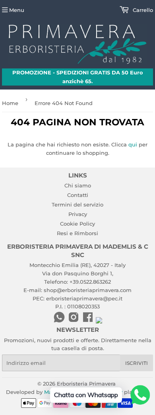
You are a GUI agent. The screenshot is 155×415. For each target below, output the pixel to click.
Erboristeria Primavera (86, 383)
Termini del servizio (77, 204)
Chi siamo (77, 185)
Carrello (142, 10)
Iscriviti (136, 363)
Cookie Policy (77, 223)
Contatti (77, 195)
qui (132, 144)
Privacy (77, 214)
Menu (16, 10)
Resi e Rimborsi (77, 233)
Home (10, 103)
